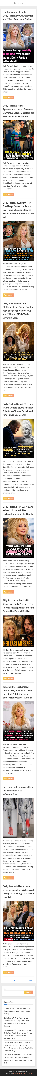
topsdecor (18, 3)
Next (31, 980)
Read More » (9, 97)
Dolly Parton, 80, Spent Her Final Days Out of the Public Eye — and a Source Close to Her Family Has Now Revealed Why (18, 209)
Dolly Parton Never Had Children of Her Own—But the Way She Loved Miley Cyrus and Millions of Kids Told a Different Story (18, 310)
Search (6, 989)
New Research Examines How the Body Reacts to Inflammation (18, 791)
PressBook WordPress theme (22, 1073)
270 (13, 980)
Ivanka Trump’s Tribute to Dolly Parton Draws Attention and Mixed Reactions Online (18, 16)
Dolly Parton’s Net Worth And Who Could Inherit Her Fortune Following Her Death (18, 510)
